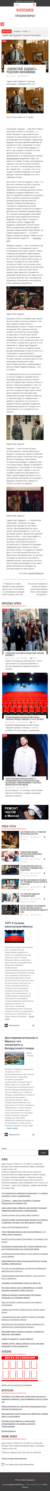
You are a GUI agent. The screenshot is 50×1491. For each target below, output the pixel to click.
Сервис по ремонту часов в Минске (17, 1339)
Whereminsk (25, 10)
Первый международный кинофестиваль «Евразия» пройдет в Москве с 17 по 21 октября (24, 718)
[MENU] (2, 24)
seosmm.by (18, 1385)
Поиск (4, 1148)
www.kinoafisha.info (36, 573)
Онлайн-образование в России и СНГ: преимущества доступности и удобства (33, 882)
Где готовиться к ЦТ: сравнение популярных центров (33, 833)
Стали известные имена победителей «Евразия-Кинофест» (24, 654)
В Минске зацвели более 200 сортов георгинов (21, 1172)
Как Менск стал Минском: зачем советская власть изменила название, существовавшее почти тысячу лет (25, 1399)
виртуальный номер (28, 901)
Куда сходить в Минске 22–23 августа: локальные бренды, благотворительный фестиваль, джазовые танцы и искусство (23, 1166)
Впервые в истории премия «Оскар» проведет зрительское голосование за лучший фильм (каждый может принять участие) (13, 589)
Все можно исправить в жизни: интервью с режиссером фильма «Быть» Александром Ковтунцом (38, 589)
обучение (23, 840)
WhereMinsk (24, 76)
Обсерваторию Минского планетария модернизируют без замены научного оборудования (18, 1424)
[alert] (25, 1464)
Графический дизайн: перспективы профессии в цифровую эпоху (31, 854)
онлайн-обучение (27, 890)
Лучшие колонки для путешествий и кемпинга (20, 1215)
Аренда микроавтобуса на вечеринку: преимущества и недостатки (31, 868)
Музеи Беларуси (9, 1431)
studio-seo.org (7, 1385)
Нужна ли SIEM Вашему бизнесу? (15, 1227)
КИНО (4, 41)
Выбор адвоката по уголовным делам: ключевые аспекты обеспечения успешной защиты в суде (34, 908)
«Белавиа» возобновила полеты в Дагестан (21, 1283)
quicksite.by (27, 1385)
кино (34, 658)
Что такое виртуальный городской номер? (30, 894)
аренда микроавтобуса (29, 876)
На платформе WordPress (13, 1484)
